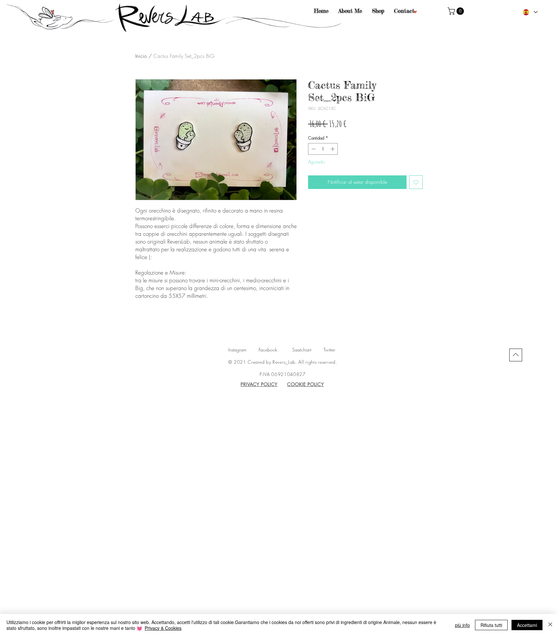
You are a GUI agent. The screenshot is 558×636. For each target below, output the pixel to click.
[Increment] (333, 148)
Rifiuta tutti (491, 625)
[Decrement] (313, 148)
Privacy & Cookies (163, 628)
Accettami (527, 625)
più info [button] (462, 625)
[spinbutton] (323, 148)
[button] (457, 11)
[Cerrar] (550, 625)
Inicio (141, 55)
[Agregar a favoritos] (416, 182)
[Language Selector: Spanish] (530, 12)
